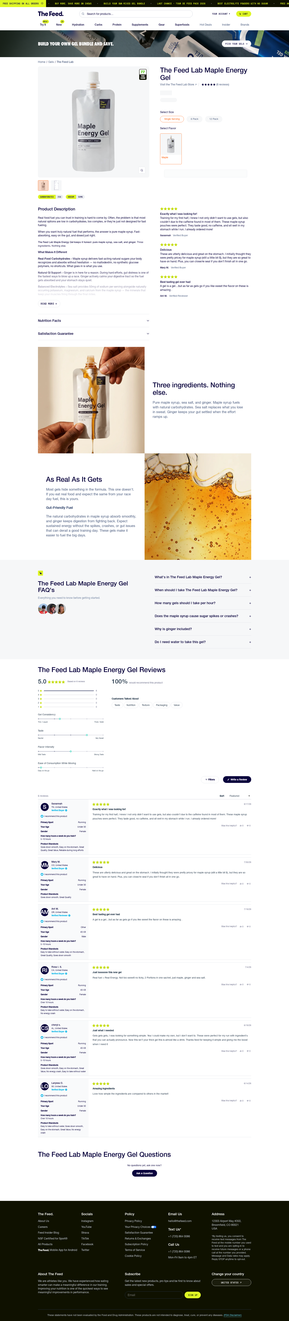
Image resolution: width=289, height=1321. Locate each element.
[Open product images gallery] (142, 170)
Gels (51, 62)
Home (41, 62)
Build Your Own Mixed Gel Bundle (108, 3)
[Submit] (83, 14)
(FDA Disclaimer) (233, 1315)
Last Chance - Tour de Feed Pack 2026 (165, 3)
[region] (144, 3)
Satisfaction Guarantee (55, 334)
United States (229, 1282)
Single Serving (172, 118)
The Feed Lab (65, 62)
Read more (47, 303)
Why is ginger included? (173, 629)
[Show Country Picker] (42, 3)
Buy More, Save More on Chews (57, 3)
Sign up (192, 1295)
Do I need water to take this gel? (180, 642)
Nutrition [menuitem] (131, 705)
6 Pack (194, 118)
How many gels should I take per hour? (185, 603)
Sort (222, 795)
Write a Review (240, 780)
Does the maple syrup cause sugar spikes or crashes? (196, 616)
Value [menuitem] (177, 705)
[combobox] (136, 14)
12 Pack (213, 118)
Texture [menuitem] (146, 705)
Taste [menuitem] (117, 705)
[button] (215, 84)
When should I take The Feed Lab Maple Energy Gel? (196, 590)
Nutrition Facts (49, 321)
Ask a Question (146, 1174)
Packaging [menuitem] (161, 705)
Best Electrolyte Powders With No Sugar (226, 3)
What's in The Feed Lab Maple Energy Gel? (188, 577)
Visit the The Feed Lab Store (177, 84)
